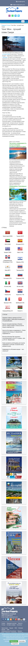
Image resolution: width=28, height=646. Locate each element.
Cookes (3, 623)
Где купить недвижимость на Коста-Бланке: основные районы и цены (17, 144)
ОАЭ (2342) (8, 244)
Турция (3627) (20, 236)
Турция (11, 628)
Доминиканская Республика (9, 631)
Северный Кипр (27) (7, 311)
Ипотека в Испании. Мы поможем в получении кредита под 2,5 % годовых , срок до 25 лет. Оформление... (13, 338)
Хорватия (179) (20, 294)
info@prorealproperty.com (18, 4)
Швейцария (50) (20, 302)
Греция (3, 629)
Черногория (5, 628)
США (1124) (20, 252)
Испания (21, 628)
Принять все (14, 641)
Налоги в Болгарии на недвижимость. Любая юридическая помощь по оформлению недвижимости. (14, 332)
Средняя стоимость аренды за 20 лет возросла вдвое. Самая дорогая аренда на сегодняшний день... (13, 319)
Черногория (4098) (7, 236)
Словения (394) (20, 278)
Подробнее (15, 643)
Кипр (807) (7, 270)
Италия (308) (7, 286)
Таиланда (4, 57)
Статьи (8, 25)
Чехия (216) (8, 294)
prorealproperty (21, 1)
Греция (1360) (7, 252)
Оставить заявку (11, 625)
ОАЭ (16, 628)
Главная (4, 25)
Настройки (22, 641)
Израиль (20, 631)
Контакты (19, 625)
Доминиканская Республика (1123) (7, 261)
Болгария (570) (8, 278)
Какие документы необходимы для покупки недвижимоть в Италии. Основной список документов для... (13, 344)
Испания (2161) (20, 244)
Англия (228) (20, 286)
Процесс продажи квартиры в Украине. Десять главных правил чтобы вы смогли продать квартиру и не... (13, 325)
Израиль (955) (20, 262)
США (8, 629)
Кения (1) (20, 311)
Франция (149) (7, 302)
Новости (20, 623)
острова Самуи (6, 54)
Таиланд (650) (20, 270)
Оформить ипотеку (11, 623)
